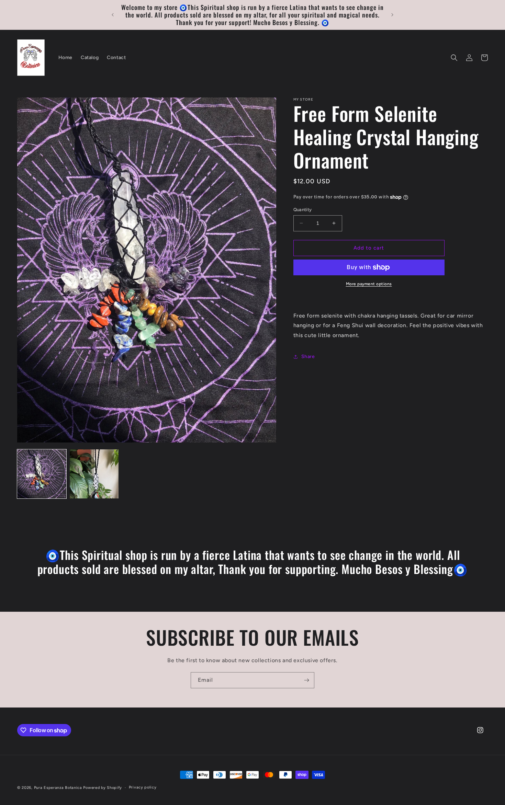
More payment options (369, 283)
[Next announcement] (392, 14)
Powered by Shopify (102, 787)
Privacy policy (143, 787)
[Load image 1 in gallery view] (41, 473)
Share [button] (308, 357)
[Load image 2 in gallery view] (94, 473)
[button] (454, 57)
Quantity (302, 209)
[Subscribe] (306, 680)
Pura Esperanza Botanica (58, 787)
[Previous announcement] (112, 14)
